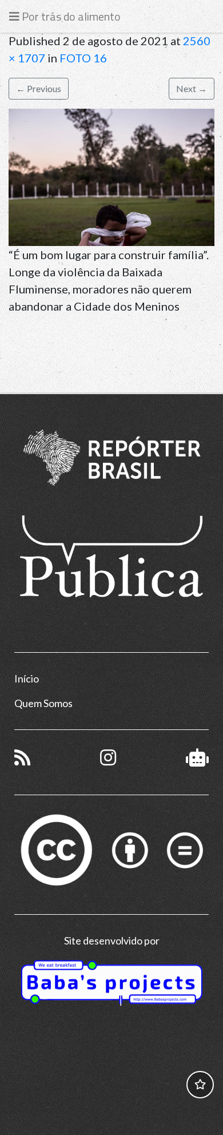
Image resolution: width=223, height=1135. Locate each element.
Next (191, 88)
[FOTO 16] (111, 175)
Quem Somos (43, 703)
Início (26, 678)
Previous (38, 88)
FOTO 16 (83, 58)
